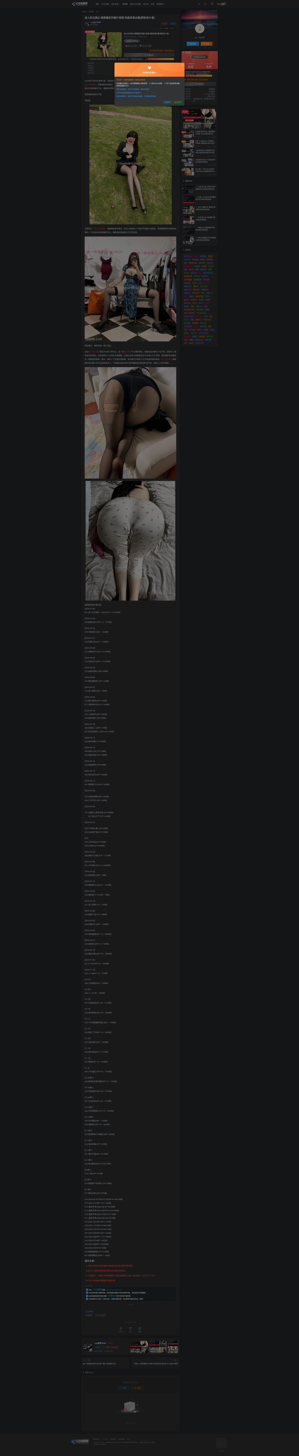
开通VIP (167, 102)
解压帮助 (177, 102)
